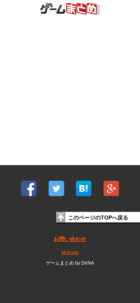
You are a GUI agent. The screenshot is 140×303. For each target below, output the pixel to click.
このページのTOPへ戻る (98, 217)
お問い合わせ (70, 239)
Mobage (70, 252)
